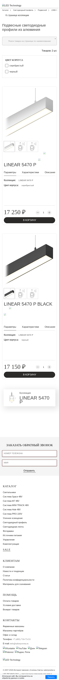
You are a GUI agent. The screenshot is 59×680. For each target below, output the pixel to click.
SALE (6, 549)
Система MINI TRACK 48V (16, 505)
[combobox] (29, 41)
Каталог (10, 486)
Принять (51, 677)
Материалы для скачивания (17, 584)
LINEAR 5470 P (26, 180)
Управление (9, 539)
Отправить (29, 470)
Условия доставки (12, 605)
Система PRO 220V (12, 514)
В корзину (29, 220)
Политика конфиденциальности (18, 580)
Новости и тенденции (13, 571)
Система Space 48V (12, 496)
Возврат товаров (11, 609)
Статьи (6, 575)
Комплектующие (11, 544)
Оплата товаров (11, 601)
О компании (8, 567)
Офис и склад (10, 635)
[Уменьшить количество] (38, 212)
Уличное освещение (13, 518)
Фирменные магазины (13, 626)
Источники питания (12, 535)
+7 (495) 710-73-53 (22, 639)
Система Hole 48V (12, 509)
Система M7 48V (11, 501)
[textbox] (29, 41)
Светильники (9, 492)
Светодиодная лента (13, 526)
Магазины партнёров (13, 630)
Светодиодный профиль (15, 522)
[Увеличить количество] (49, 212)
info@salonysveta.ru (19, 643)
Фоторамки (8, 531)
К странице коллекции (17, 15)
